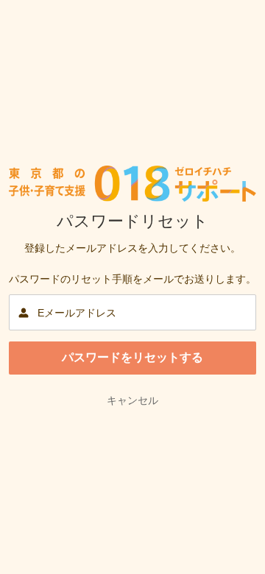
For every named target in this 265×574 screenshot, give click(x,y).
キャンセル (132, 400)
